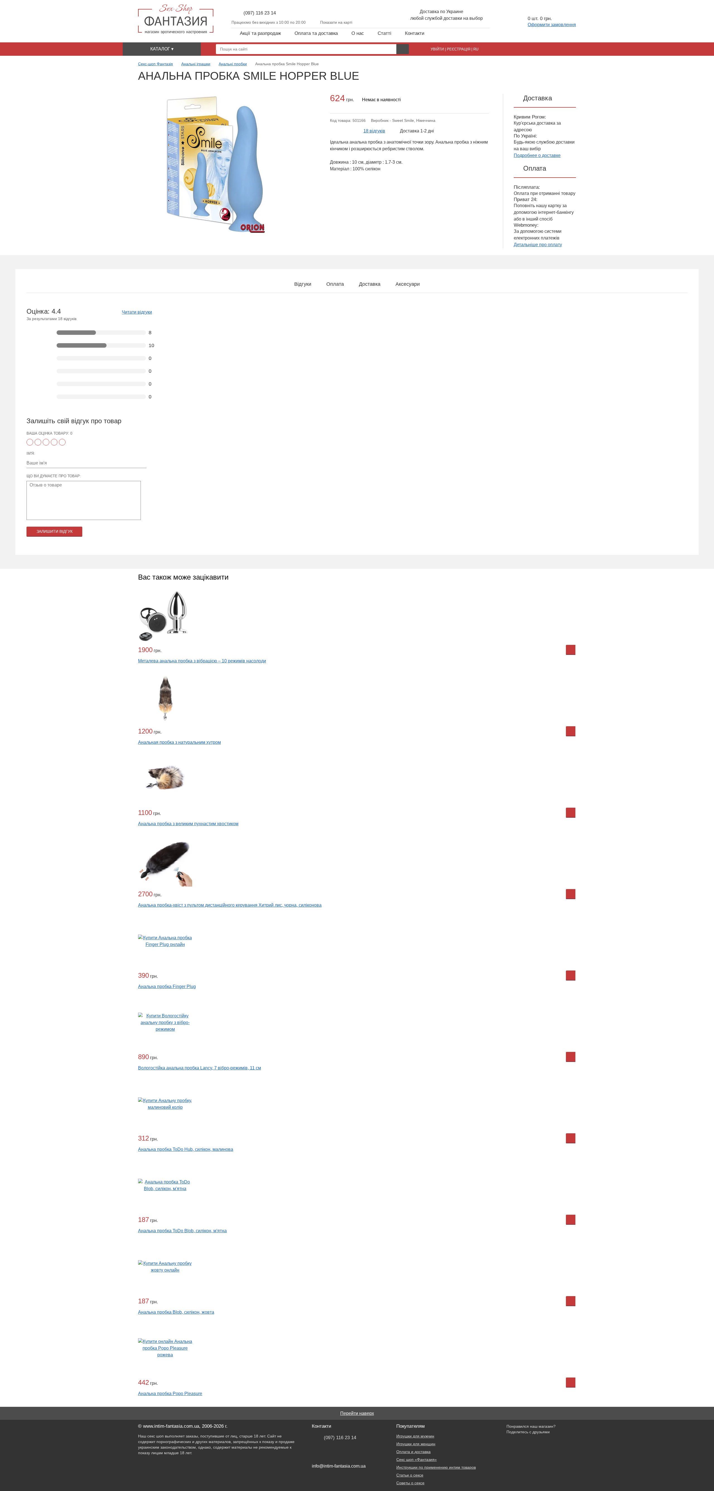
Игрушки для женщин (415, 1444)
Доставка (369, 284)
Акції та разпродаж (260, 33)
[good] (54, 442)
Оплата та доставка (316, 33)
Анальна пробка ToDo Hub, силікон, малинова (185, 1149)
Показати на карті (336, 22)
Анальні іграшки (195, 64)
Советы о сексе (410, 1483)
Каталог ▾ (161, 49)
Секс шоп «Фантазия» (416, 1459)
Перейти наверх (357, 1413)
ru (475, 49)
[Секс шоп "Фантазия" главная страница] (175, 19)
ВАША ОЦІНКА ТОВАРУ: (49, 433)
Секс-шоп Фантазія (155, 64)
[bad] (29, 442)
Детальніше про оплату (538, 244)
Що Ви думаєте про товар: (53, 476)
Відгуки (302, 284)
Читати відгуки (137, 312)
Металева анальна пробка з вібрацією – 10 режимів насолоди (202, 661)
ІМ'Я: (30, 453)
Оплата (335, 284)
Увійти (437, 49)
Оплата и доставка (413, 1451)
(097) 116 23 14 (259, 13)
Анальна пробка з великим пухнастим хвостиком (188, 823)
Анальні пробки (233, 64)
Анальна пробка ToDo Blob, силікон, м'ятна (182, 1230)
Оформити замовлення (552, 24)
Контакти (414, 33)
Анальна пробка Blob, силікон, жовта (176, 1312)
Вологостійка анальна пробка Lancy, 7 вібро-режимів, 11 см (199, 1068)
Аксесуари (407, 284)
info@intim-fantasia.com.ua (339, 1466)
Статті (384, 33)
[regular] (46, 442)
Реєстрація (458, 49)
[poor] (38, 442)
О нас (357, 33)
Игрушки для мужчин (415, 1436)
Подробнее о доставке (537, 155)
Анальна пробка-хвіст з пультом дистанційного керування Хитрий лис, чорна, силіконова (230, 905)
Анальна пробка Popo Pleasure (170, 1393)
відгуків (374, 131)
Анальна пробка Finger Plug (167, 986)
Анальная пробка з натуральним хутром (179, 742)
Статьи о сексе (409, 1475)
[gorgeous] (62, 442)
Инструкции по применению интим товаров (436, 1467)
